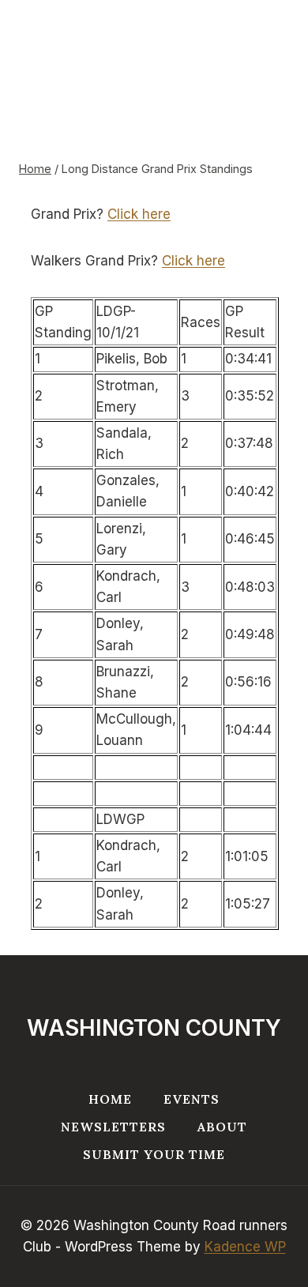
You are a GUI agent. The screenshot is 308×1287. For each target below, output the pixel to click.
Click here (139, 214)
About (222, 1127)
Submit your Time (154, 1154)
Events (191, 1099)
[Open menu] (263, 56)
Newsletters (113, 1127)
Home (110, 1099)
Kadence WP (245, 1247)
